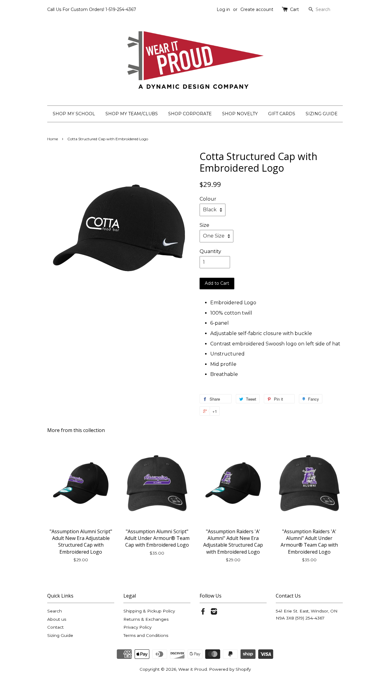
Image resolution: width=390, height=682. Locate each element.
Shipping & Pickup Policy (149, 611)
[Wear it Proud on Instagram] (214, 612)
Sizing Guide (60, 635)
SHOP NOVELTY (240, 113)
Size (204, 225)
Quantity (210, 251)
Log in (223, 9)
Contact (55, 627)
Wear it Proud (192, 669)
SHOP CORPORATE (190, 113)
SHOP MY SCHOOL (74, 113)
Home (52, 139)
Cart (294, 9)
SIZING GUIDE (322, 113)
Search (54, 611)
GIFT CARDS (281, 113)
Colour (208, 199)
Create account (256, 9)
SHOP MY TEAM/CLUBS (131, 113)
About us (56, 619)
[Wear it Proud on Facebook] (203, 612)
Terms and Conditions (145, 635)
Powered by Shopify (230, 669)
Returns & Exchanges (145, 619)
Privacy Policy (137, 627)
